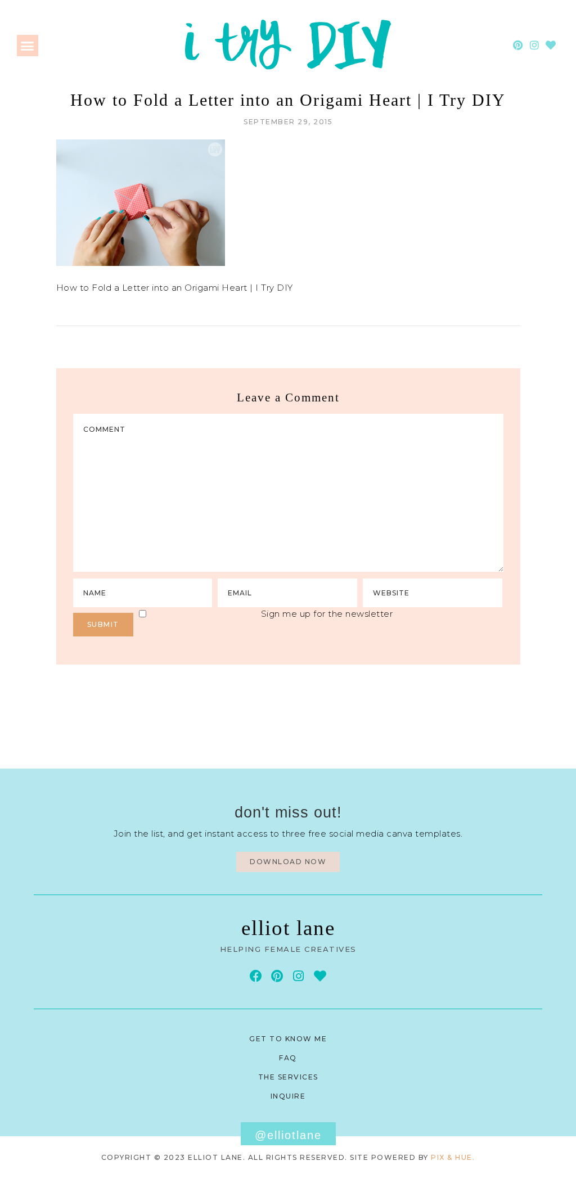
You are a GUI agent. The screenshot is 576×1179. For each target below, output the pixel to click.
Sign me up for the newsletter (327, 613)
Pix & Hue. (453, 1157)
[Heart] (551, 45)
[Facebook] (255, 975)
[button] (27, 45)
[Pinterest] (518, 45)
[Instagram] (534, 45)
